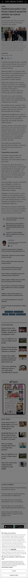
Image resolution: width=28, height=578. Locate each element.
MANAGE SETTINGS (14, 575)
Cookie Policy (13, 549)
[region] (14, 553)
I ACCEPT (14, 571)
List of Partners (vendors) (7, 567)
